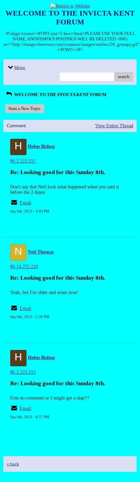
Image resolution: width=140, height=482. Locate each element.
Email (25, 202)
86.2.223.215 (23, 161)
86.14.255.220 (24, 266)
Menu (19, 67)
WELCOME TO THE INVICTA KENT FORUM (59, 94)
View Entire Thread (114, 125)
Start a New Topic (24, 108)
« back (13, 463)
